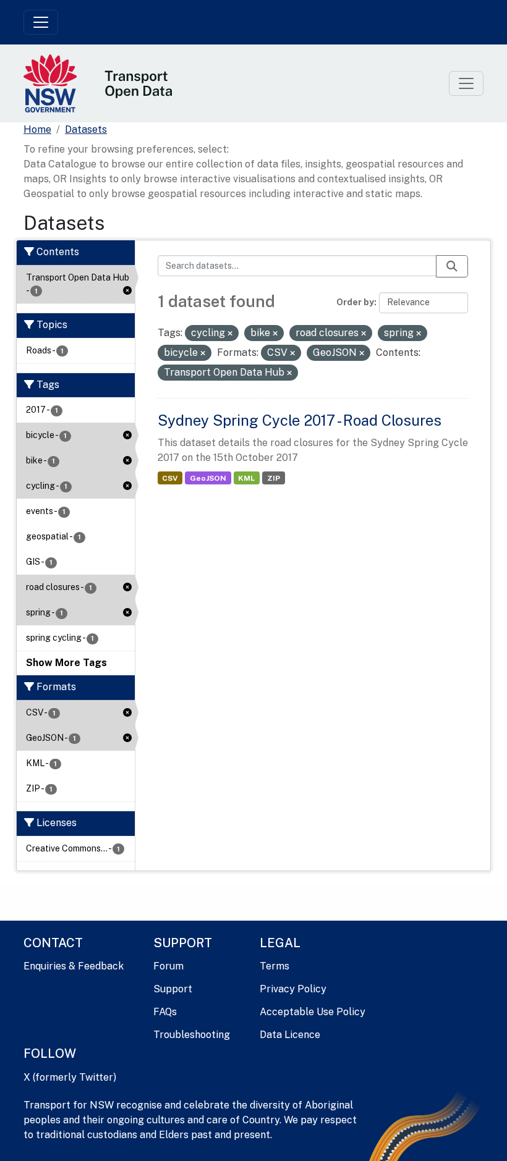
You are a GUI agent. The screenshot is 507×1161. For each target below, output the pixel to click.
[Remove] (230, 333)
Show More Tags (66, 663)
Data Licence (290, 1035)
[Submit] (452, 266)
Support (172, 989)
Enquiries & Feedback (73, 966)
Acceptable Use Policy (312, 1012)
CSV (169, 478)
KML (246, 478)
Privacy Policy (293, 989)
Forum (168, 966)
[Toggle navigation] (40, 22)
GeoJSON (208, 478)
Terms (274, 966)
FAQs (165, 1012)
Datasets (86, 129)
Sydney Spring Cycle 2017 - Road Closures (299, 420)
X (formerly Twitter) (69, 1077)
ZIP (273, 478)
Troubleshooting (191, 1035)
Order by (355, 302)
